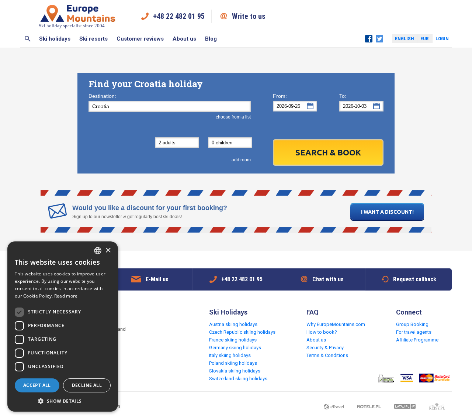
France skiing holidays (233, 340)
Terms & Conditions (327, 355)
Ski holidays (54, 38)
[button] (63, 400)
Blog (211, 38)
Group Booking (412, 324)
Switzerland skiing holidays (238, 378)
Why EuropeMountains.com (335, 324)
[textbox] (169, 106)
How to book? (321, 332)
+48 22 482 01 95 (179, 16)
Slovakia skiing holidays (234, 371)
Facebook (368, 38)
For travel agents (413, 332)
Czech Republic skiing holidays (242, 332)
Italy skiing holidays (230, 355)
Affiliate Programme (417, 340)
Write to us (249, 16)
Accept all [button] (37, 385)
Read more (66, 296)
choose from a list (233, 117)
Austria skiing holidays (233, 324)
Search (27, 38)
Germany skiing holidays (235, 347)
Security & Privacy (325, 347)
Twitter (379, 38)
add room (241, 159)
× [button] (108, 250)
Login (442, 38)
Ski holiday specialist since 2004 (72, 25)
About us (184, 38)
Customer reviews (140, 38)
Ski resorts (93, 38)
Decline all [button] (87, 385)
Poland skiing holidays (233, 363)
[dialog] (62, 326)
